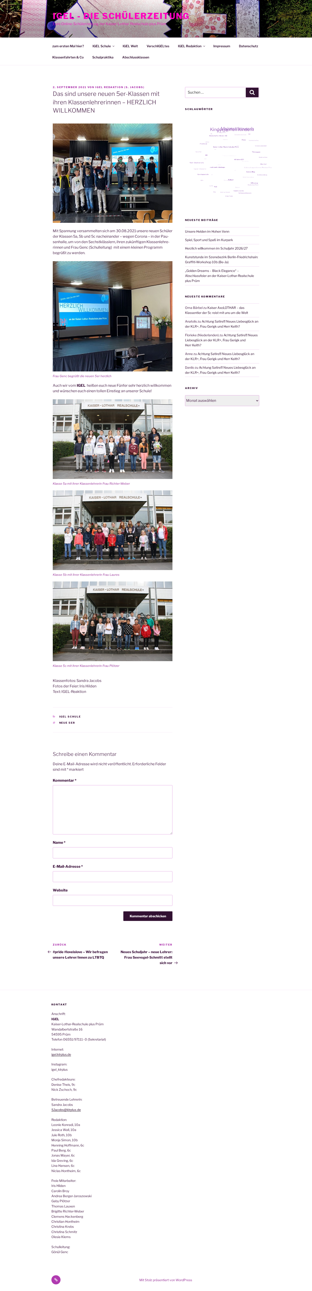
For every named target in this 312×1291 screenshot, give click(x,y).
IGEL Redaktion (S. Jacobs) (120, 87)
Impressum (221, 46)
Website (60, 890)
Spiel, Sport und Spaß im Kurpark (209, 240)
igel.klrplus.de (61, 1054)
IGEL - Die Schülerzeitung (121, 16)
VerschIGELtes (158, 46)
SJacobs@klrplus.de (66, 1110)
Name (59, 842)
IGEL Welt (130, 46)
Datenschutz (248, 46)
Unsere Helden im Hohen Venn (207, 231)
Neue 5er (67, 722)
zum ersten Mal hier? (68, 46)
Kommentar (65, 780)
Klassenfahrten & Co (68, 57)
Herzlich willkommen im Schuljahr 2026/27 (216, 248)
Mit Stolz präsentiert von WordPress (165, 1280)
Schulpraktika (103, 57)
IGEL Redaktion (189, 46)
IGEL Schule (102, 46)
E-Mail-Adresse (68, 866)
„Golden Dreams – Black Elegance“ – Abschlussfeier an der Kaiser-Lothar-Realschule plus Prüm (219, 276)
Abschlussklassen (135, 57)
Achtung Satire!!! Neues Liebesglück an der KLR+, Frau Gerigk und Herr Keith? (221, 340)
